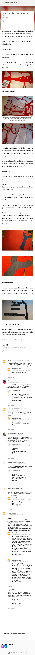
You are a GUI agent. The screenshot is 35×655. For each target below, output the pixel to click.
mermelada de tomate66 (15, 433)
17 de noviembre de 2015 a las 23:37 (21, 499)
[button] (3, 21)
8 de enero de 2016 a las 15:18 (20, 600)
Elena (9, 360)
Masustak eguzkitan (13, 381)
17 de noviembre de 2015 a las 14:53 (16, 382)
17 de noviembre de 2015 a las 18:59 (21, 392)
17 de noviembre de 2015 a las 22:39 (16, 514)
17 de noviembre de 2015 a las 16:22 (19, 408)
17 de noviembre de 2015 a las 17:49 (16, 434)
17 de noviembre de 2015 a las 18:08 (16, 463)
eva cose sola (11, 513)
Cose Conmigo (14, 347)
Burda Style (6, 347)
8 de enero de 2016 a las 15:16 (21, 589)
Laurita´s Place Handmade (15, 462)
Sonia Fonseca (16, 368)
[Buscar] (33, 3)
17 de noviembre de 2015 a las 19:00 (21, 419)
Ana (8, 408)
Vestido (22, 347)
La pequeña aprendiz (11, 2)
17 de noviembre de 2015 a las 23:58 (21, 561)
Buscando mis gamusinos (15, 488)
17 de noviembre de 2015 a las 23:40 (21, 534)
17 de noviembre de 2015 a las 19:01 (21, 471)
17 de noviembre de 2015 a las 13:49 (20, 360)
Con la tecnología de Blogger (18, 652)
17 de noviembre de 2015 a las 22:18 (16, 489)
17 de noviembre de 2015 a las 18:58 (21, 370)
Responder (10, 377)
